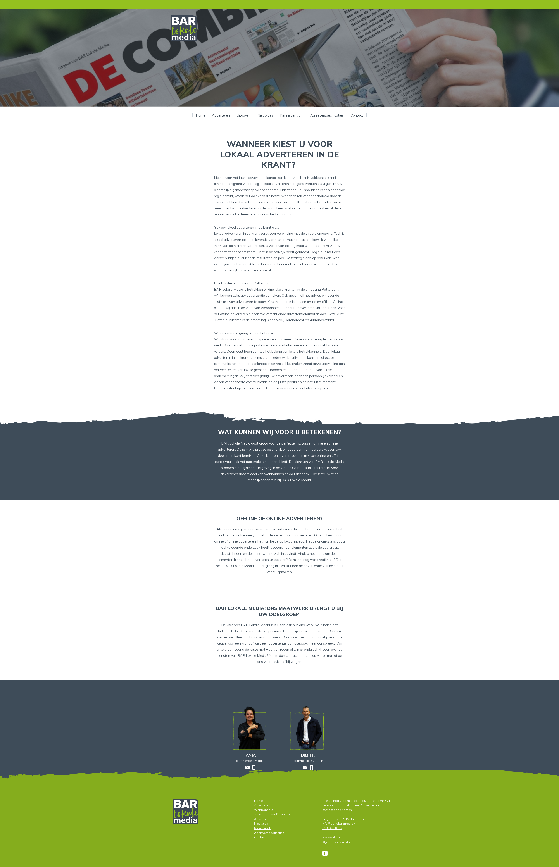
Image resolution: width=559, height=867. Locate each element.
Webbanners (263, 810)
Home (200, 115)
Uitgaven (244, 115)
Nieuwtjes (265, 115)
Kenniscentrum (292, 115)
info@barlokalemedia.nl (339, 824)
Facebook (328, 307)
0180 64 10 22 (332, 828)
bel (340, 655)
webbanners (271, 307)
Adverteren (221, 115)
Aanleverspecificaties (327, 115)
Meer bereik (262, 828)
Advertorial (262, 819)
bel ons (277, 388)
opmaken (284, 572)
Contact (356, 115)
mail (264, 388)
